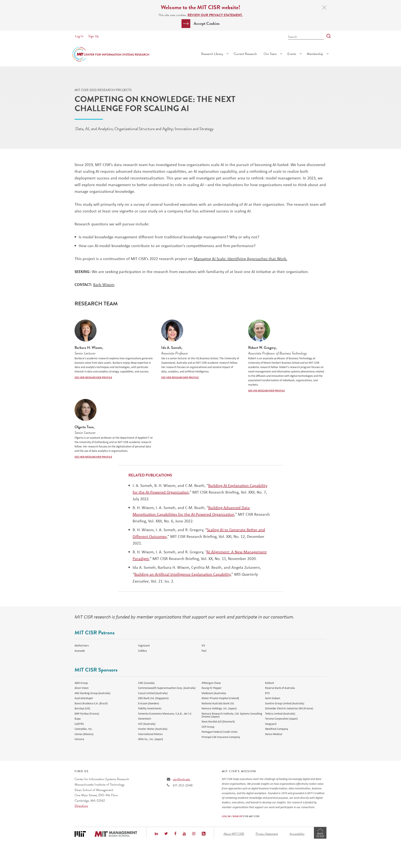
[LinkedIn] (156, 834)
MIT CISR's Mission (239, 771)
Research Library (212, 53)
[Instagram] (193, 834)
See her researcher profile (93, 377)
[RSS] (204, 834)
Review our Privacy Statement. (215, 15)
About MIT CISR (233, 834)
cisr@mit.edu (181, 779)
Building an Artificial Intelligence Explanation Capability (182, 574)
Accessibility (297, 834)
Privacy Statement (267, 834)
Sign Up (93, 36)
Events (291, 53)
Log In (79, 36)
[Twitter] (166, 834)
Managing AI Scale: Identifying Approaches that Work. (240, 258)
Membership (315, 53)
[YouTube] (184, 834)
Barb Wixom (103, 284)
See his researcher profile (266, 390)
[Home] (110, 54)
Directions (81, 805)
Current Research (245, 53)
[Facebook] (175, 834)
